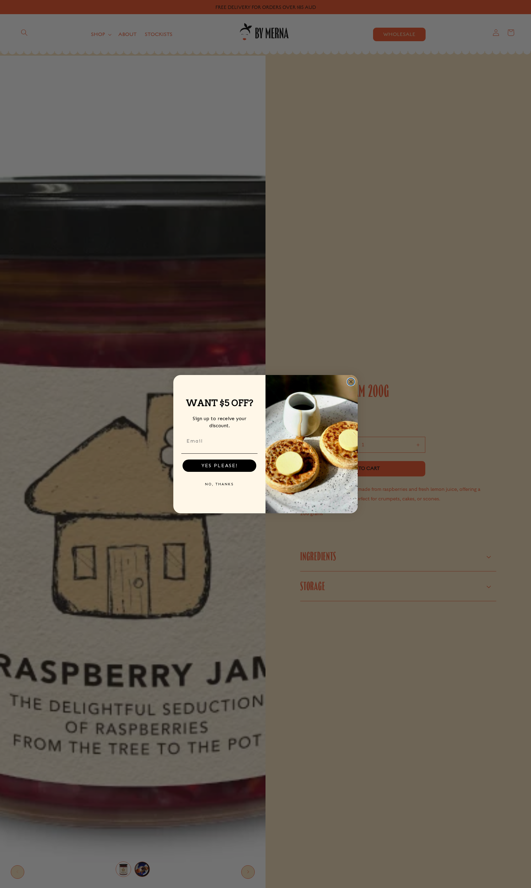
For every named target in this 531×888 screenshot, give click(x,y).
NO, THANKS (219, 484)
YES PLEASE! (220, 465)
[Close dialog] (351, 381)
